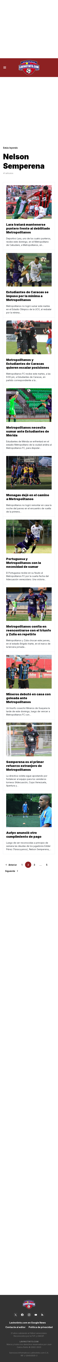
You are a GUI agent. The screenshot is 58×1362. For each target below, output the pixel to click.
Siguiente (10, 871)
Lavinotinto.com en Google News (27, 1322)
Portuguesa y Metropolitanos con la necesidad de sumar (23, 563)
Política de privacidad (41, 1327)
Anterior (13, 864)
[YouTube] (35, 1315)
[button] (4, 67)
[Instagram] (29, 1315)
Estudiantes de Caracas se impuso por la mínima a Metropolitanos (27, 296)
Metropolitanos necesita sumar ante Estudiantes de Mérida (27, 431)
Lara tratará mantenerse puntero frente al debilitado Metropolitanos (28, 228)
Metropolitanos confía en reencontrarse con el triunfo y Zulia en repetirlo (28, 630)
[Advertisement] (29, 29)
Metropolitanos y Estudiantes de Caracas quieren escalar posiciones (27, 363)
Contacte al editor (15, 1327)
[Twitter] (15, 1315)
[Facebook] (22, 1315)
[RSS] (42, 1315)
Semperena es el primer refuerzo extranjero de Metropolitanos (25, 766)
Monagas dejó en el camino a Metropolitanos (27, 497)
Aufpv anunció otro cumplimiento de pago (23, 834)
